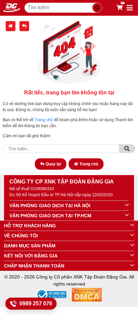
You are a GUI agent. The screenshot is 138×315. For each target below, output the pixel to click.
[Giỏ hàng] (120, 7)
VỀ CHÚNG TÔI (21, 235)
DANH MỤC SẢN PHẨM (30, 245)
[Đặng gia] (11, 8)
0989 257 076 (35, 303)
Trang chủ (43, 119)
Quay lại (53, 164)
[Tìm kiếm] (97, 7)
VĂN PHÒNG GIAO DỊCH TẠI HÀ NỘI (49, 205)
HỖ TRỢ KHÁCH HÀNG (30, 225)
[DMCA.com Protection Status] (87, 296)
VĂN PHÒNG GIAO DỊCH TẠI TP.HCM (50, 215)
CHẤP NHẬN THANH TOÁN (34, 265)
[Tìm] (127, 149)
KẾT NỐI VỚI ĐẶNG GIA (31, 255)
